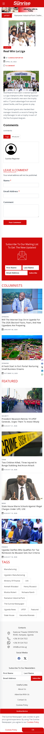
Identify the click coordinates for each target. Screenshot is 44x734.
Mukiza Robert (10, 592)
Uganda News (10, 609)
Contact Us (22, 699)
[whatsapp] (42, 374)
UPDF (23, 609)
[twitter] (42, 367)
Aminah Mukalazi (11, 586)
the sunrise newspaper (14, 604)
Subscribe (33, 273)
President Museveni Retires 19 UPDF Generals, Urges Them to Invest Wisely (20, 420)
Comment (8, 202)
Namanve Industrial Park (14, 598)
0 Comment (10, 66)
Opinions (5, 317)
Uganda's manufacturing (14, 575)
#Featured (15, 137)
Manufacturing (10, 569)
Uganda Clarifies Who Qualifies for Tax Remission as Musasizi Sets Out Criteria (21, 551)
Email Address (11, 191)
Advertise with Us (22, 694)
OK (33, 730)
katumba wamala (27, 615)
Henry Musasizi (30, 586)
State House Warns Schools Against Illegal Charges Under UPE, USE (22, 507)
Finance (5, 547)
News (4, 503)
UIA (26, 581)
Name (7, 180)
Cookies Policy (22, 705)
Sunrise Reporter (15, 58)
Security (5, 416)
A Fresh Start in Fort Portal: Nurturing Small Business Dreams (20, 367)
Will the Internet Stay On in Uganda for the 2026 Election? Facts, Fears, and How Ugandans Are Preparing (21, 322)
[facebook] (42, 363)
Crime (4, 460)
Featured (34, 609)
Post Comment (15, 222)
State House (9, 615)
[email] (42, 360)
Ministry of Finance (12, 581)
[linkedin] (42, 370)
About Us (22, 689)
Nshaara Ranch (28, 592)
